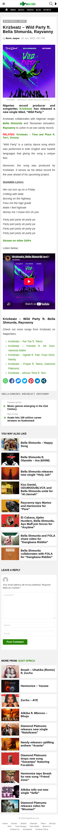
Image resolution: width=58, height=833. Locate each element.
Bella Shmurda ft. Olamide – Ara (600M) (35, 459)
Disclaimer (27, 829)
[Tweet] (24, 380)
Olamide (33, 823)
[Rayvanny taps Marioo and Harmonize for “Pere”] (10, 506)
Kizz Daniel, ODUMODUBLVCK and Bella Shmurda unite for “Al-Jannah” (37, 489)
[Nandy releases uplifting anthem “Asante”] (10, 744)
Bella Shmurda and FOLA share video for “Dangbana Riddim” (38, 539)
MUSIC (21, 10)
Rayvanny (43, 394)
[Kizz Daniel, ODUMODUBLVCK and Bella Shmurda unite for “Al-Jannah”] (10, 488)
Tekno (43, 823)
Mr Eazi (52, 823)
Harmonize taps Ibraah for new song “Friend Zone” (36, 776)
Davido (14, 823)
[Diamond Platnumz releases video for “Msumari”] (10, 806)
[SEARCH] (51, 4)
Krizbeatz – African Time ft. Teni (27, 372)
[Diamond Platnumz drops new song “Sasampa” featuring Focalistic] (10, 758)
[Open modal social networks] (43, 380)
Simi (9, 826)
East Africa (26, 660)
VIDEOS (30, 10)
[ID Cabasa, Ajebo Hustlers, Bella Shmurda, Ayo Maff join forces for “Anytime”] (10, 520)
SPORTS (47, 10)
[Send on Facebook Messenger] (18, 380)
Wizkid (23, 823)
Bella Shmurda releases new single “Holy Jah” (37, 473)
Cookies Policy (41, 829)
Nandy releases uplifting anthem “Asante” (37, 744)
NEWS (13, 10)
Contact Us (14, 829)
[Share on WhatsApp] (5, 380)
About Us (47, 826)
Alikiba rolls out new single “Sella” (34, 791)
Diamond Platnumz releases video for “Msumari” (34, 806)
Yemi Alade (34, 826)
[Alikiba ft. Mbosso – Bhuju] (10, 715)
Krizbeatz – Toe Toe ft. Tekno (25, 341)
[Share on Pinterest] (31, 380)
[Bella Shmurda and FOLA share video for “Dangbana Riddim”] (10, 539)
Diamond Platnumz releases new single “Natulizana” (34, 729)
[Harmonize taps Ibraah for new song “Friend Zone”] (10, 776)
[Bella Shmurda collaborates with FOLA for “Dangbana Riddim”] (10, 553)
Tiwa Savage (20, 826)
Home (5, 823)
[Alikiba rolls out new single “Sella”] (10, 791)
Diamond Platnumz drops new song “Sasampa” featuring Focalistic (35, 760)
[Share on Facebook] (11, 380)
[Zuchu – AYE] (10, 700)
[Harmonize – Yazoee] (10, 686)
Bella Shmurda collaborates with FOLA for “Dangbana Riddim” (37, 554)
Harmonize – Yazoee (34, 685)
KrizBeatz (29, 394)
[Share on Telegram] (37, 380)
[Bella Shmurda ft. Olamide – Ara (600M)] (10, 459)
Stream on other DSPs (17, 240)
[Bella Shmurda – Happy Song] (10, 444)
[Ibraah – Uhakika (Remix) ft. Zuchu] (10, 671)
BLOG (38, 10)
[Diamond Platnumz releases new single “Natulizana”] (10, 729)
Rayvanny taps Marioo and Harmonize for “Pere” (36, 506)
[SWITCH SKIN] (55, 3)
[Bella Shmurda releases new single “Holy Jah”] (10, 473)
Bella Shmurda (12, 394)
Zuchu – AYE (29, 700)
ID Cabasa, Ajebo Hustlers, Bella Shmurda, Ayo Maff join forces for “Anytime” (37, 522)
